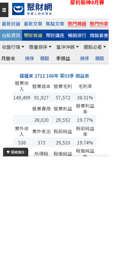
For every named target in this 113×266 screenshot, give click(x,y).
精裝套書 (99, 35)
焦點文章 (55, 23)
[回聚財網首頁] (59, 9)
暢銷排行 (77, 35)
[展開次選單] (22, 46)
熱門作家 (99, 23)
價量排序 (38, 47)
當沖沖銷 (65, 47)
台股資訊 (11, 35)
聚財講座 (55, 35)
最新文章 (33, 23)
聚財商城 (33, 35)
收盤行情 (11, 47)
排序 (29, 58)
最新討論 (11, 23)
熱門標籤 (77, 23)
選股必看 (92, 47)
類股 (44, 58)
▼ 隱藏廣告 (15, 151)
